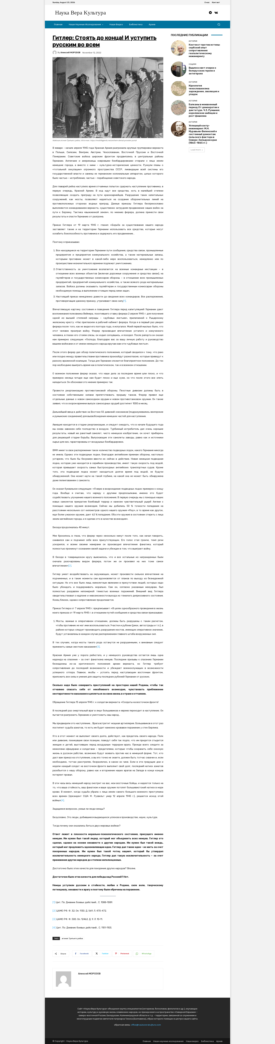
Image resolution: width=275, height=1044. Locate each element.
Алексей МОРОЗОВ (70, 52)
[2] (69, 565)
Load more (196, 149)
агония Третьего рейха (72, 938)
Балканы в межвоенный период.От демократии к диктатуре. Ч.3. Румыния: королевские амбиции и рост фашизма (204, 110)
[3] (98, 646)
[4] (62, 800)
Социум (192, 64)
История (193, 41)
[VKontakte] (216, 13)
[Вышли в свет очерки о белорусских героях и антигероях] (178, 69)
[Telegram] (210, 13)
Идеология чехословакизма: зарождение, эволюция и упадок (204, 90)
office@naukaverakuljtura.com (146, 1025)
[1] (124, 300)
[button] (218, 24)
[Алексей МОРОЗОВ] (55, 52)
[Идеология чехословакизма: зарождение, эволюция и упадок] (178, 88)
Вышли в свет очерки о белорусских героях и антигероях (202, 70)
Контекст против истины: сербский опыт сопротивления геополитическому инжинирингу (204, 50)
